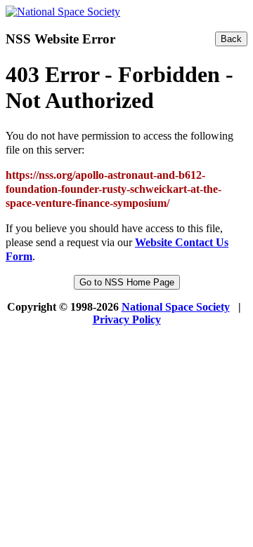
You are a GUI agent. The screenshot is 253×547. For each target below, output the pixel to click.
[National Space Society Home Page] (63, 12)
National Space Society (176, 307)
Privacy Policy (127, 319)
